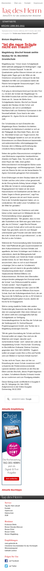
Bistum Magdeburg (11, 534)
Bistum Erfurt (9, 529)
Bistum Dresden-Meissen (14, 527)
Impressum (38, 3)
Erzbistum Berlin (10, 524)
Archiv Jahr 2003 (35, 31)
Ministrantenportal (11, 548)
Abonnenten (6, 3)
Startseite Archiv (7, 31)
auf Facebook (14, 561)
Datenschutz (9, 513)
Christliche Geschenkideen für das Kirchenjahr (21, 546)
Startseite (9, 21)
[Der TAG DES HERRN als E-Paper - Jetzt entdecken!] (11, 484)
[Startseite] (20, 18)
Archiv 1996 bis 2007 (21, 31)
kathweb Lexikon (11, 550)
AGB (6, 515)
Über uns (17, 3)
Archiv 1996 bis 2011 (13, 26)
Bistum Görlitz (10, 532)
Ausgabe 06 (7, 33)
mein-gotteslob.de (11, 543)
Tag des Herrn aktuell (12, 506)
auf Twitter (12, 566)
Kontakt (27, 3)
